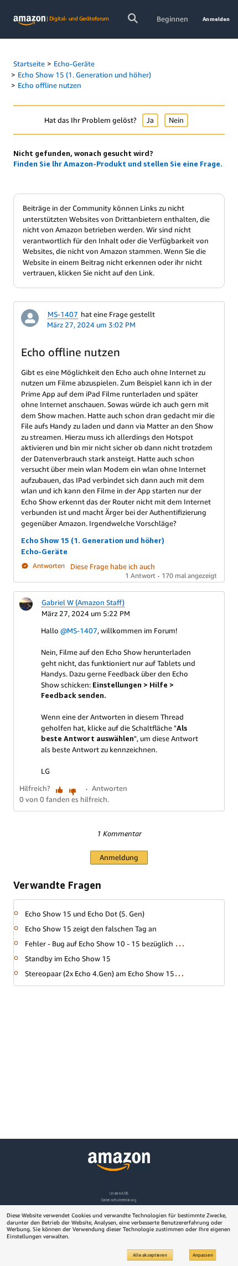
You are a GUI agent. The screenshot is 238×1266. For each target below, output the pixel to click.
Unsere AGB (119, 1193)
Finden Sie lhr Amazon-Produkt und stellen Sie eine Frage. (118, 163)
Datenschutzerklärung (118, 1200)
